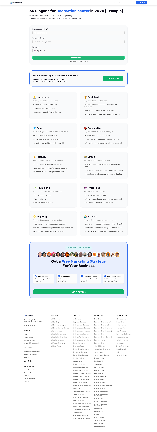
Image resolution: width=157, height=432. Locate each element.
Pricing (26, 334)
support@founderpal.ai (31, 343)
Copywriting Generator (80, 352)
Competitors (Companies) (102, 349)
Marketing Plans (99, 388)
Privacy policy (28, 337)
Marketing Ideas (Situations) (103, 385)
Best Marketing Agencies (32, 351)
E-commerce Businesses (123, 334)
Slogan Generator (78, 400)
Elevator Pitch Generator (80, 355)
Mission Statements (100, 401)
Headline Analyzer (78, 358)
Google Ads (98, 364)
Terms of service (29, 340)
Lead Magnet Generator (80, 370)
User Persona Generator (80, 415)
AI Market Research (57, 340)
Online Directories (121, 349)
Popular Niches (121, 315)
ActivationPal (28, 373)
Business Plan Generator (81, 337)
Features (54, 315)
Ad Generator (77, 319)
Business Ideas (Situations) (103, 331)
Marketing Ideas (99, 382)
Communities (120, 322)
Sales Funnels (98, 411)
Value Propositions (100, 426)
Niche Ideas (98, 408)
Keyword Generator (79, 364)
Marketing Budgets (100, 376)
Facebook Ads (98, 361)
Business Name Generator (81, 334)
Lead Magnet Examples (31, 370)
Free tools (76, 315)
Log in (132, 3)
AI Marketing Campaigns (59, 337)
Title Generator (78, 412)
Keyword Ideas (99, 367)
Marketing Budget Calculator (82, 373)
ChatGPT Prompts (100, 346)
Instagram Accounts (122, 337)
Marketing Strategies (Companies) (101, 394)
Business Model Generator (81, 331)
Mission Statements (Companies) (100, 405)
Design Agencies (121, 325)
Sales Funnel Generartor (80, 397)
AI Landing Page (56, 331)
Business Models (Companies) (104, 337)
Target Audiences (100, 420)
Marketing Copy (99, 379)
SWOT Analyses (99, 417)
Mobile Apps (120, 343)
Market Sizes (98, 398)
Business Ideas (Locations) (103, 325)
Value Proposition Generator (82, 418)
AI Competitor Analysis (58, 325)
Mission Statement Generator (82, 385)
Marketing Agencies (122, 340)
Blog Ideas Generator (79, 322)
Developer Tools (121, 328)
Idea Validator (77, 361)
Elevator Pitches (99, 358)
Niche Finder (77, 388)
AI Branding (55, 322)
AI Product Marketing (58, 343)
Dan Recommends (29, 378)
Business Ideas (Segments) (103, 328)
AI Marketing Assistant (58, 334)
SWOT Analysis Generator (81, 406)
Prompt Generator (78, 394)
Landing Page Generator (80, 367)
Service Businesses (122, 355)
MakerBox (27, 375)
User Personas (99, 423)
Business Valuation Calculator (82, 340)
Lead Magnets (98, 373)
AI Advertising (55, 319)
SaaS (117, 352)
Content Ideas (98, 352)
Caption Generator (79, 343)
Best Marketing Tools (31, 354)
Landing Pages (99, 370)
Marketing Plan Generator (81, 379)
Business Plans (99, 343)
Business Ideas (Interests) (102, 322)
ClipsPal (26, 381)
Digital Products (121, 331)
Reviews (26, 357)
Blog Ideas (97, 319)
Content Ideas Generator (81, 349)
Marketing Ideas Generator (81, 376)
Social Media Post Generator (82, 403)
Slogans (96, 414)
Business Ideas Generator (81, 325)
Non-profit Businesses (123, 346)
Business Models (99, 334)
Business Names (99, 340)
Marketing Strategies (101, 391)
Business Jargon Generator (81, 328)
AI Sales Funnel (56, 346)
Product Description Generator (82, 391)
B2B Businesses (121, 319)
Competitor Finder (78, 346)
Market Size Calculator (80, 382)
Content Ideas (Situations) (102, 355)
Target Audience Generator (81, 409)
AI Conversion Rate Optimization (61, 328)
